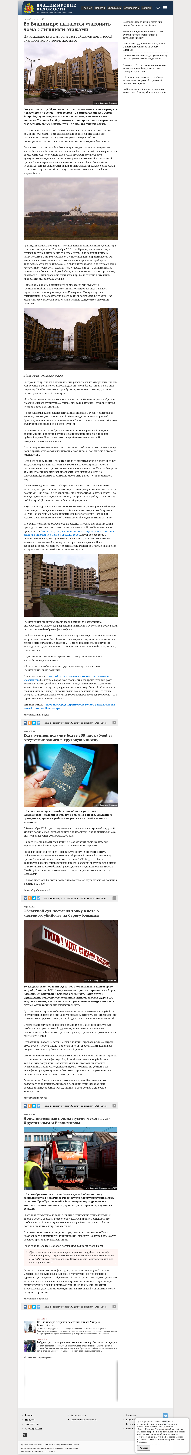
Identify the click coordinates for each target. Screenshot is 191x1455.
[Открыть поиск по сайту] (158, 9)
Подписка (131, 1428)
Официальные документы (84, 1419)
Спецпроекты (131, 8)
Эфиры (146, 8)
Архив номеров (78, 1415)
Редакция (131, 1419)
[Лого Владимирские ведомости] (50, 8)
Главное (87, 8)
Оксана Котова (39, 1097)
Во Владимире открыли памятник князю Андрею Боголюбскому (68, 1323)
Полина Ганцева (40, 714)
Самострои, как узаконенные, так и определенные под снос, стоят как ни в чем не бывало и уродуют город (69, 533)
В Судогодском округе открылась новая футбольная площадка (77, 1342)
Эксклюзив (114, 8)
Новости (100, 8)
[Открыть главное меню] (165, 9)
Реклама (130, 1424)
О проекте (131, 1415)
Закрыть (144, 1447)
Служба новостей (40, 890)
